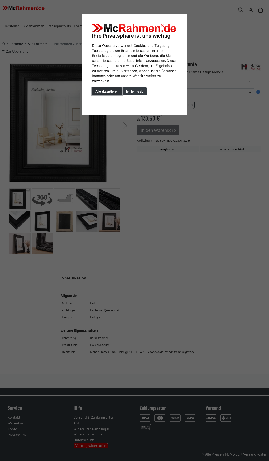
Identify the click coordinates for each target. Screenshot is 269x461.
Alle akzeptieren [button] (107, 91)
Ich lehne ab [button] (134, 91)
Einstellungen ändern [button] (111, 100)
